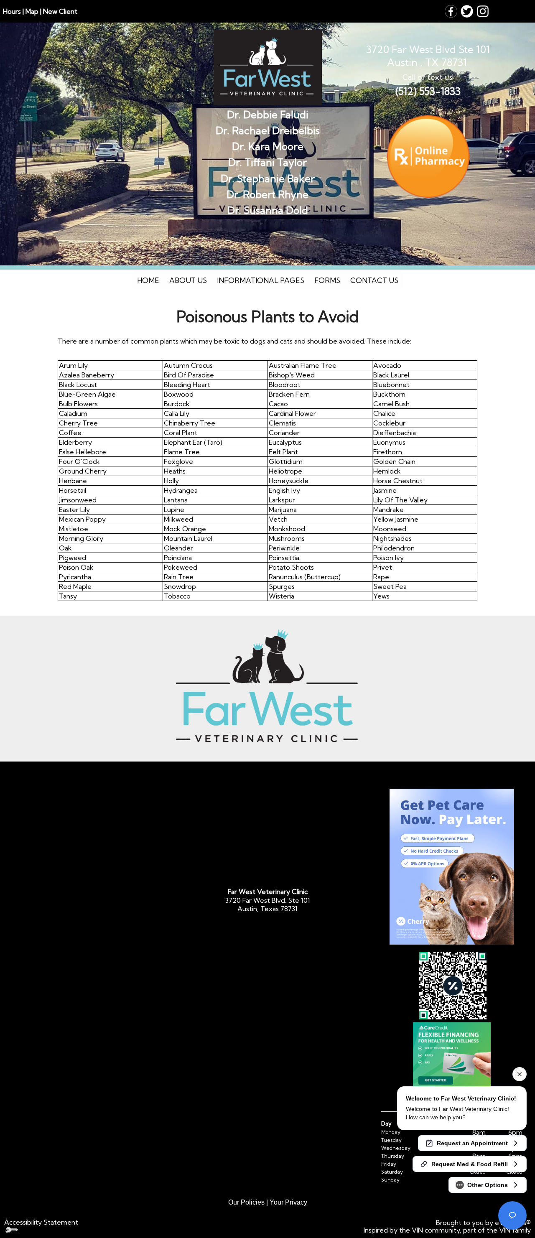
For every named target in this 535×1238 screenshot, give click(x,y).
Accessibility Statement (41, 1222)
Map (31, 11)
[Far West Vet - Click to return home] (268, 66)
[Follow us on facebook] (451, 10)
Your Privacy (288, 1202)
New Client (60, 11)
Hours (12, 11)
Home (148, 280)
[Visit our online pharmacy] (428, 156)
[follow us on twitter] (467, 10)
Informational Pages (260, 280)
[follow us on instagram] (482, 10)
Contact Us (374, 280)
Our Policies (246, 1202)
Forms (327, 280)
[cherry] (451, 867)
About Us (188, 280)
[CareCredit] (451, 1055)
